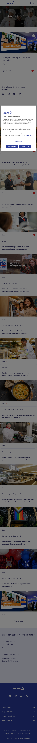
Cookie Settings (18, 141)
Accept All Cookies (24, 146)
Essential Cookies (12, 146)
